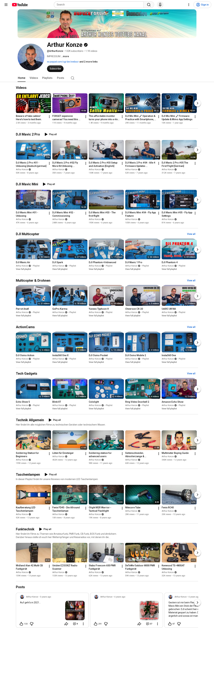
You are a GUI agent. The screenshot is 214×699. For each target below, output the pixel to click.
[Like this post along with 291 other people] (95, 623)
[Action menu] (83, 623)
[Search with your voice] (160, 4)
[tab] (22, 78)
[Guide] (6, 5)
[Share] (66, 623)
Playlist (36, 266)
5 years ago (45, 597)
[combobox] (100, 5)
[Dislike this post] (31, 623)
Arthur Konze (22, 169)
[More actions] (49, 117)
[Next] (197, 103)
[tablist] (107, 78)
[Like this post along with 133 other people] (21, 623)
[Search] (148, 4)
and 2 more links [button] (88, 61)
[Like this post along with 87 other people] (170, 623)
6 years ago (119, 597)
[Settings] (189, 5)
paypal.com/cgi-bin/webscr (64, 61)
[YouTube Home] (19, 4)
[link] (52, 611)
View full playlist (23, 269)
